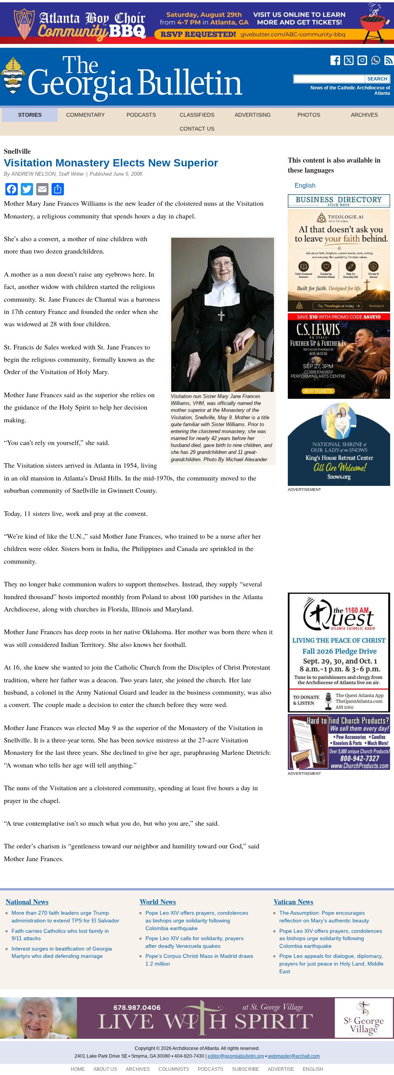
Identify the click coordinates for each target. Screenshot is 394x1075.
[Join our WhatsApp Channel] (376, 60)
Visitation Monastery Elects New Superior (111, 163)
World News (158, 902)
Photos (308, 115)
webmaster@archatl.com (294, 1056)
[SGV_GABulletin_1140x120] (197, 1037)
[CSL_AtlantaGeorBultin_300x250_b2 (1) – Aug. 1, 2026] (339, 396)
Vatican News (293, 902)
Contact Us (197, 129)
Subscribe (245, 1069)
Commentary (85, 115)
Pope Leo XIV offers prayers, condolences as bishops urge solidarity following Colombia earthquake (196, 920)
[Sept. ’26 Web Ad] (339, 483)
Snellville (17, 151)
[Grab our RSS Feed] (389, 60)
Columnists (174, 1069)
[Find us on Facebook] (335, 60)
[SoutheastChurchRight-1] (339, 767)
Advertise (281, 1069)
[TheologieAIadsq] (339, 309)
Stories (30, 115)
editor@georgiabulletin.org (236, 1056)
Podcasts (141, 115)
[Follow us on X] (349, 60)
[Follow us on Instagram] (362, 60)
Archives (364, 115)
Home (78, 1069)
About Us (105, 1069)
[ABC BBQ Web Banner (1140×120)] (197, 42)
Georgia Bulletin (121, 78)
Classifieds (197, 115)
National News (27, 902)
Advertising (253, 115)
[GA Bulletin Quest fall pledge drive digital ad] (339, 710)
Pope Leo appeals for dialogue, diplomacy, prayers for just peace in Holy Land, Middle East (331, 963)
